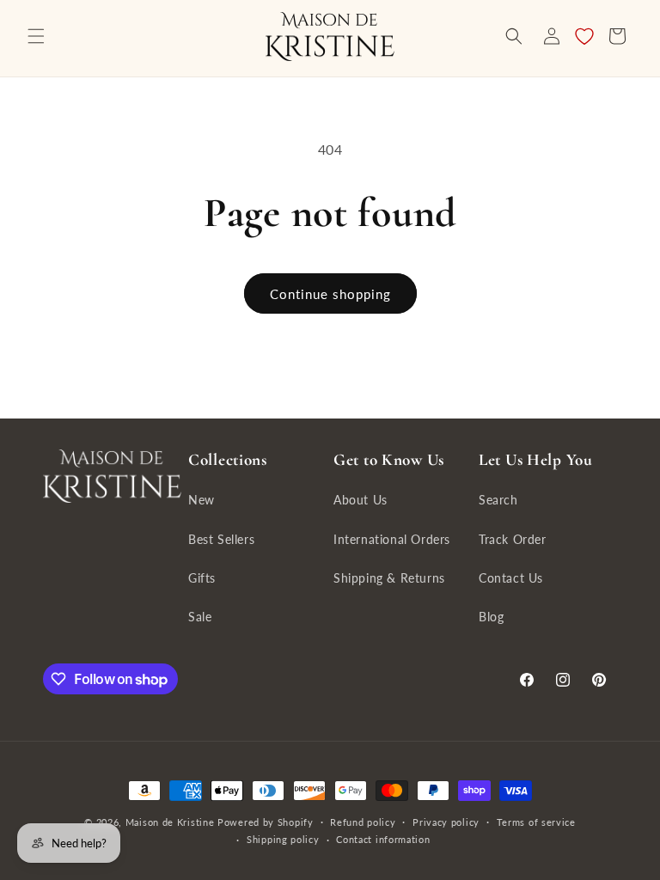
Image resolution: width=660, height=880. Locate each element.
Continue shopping (330, 294)
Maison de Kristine (171, 822)
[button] (36, 36)
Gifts (202, 578)
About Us (360, 499)
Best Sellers (221, 539)
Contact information (383, 839)
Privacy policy (446, 822)
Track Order (513, 539)
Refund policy (362, 822)
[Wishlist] (584, 36)
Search (498, 499)
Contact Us (511, 578)
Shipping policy (283, 839)
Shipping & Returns (389, 578)
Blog (491, 616)
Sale (199, 616)
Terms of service (536, 822)
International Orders (391, 539)
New (201, 499)
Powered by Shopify (265, 822)
